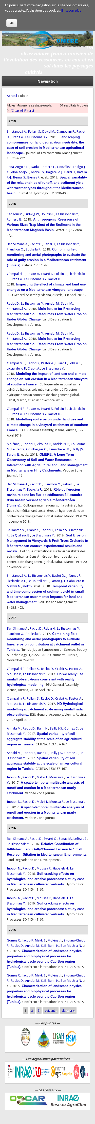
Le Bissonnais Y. (36, 137)
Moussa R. (14, 674)
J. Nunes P (73, 575)
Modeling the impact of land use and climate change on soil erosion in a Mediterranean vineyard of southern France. (47, 379)
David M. (48, 131)
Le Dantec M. (16, 530)
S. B (43, 946)
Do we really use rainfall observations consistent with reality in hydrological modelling (45, 679)
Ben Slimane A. (17, 244)
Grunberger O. (36, 449)
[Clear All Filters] (22, 111)
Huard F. (47, 274)
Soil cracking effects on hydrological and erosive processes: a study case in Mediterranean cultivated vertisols (45, 879)
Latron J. (57, 581)
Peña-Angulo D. (18, 167)
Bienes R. (33, 177)
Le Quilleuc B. (20, 535)
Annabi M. (52, 303)
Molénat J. (14, 444)
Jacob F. (27, 940)
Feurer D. (18, 449)
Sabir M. (67, 303)
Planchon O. (15, 249)
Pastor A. (33, 274)
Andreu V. (38, 172)
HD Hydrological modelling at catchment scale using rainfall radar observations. (45, 709)
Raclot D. (36, 244)
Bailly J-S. (56, 728)
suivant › (51, 1010)
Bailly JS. (78, 449)
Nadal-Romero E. (43, 167)
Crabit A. (17, 137)
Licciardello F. (16, 368)
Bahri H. (42, 728)
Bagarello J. (54, 172)
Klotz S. (28, 586)
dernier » (68, 1010)
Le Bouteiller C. (38, 581)
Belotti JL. (13, 454)
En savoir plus (71, 10)
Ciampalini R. (65, 131)
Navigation (47, 81)
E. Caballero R (74, 581)
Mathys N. (14, 586)
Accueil (12, 96)
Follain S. (34, 131)
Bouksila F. (33, 249)
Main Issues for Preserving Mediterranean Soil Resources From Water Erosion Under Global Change (47, 314)
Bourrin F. (47, 214)
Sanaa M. (65, 839)
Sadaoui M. (15, 214)
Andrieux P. (61, 444)
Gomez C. (71, 728)
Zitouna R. (44, 444)
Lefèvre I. (80, 839)
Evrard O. (50, 839)
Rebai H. (49, 244)
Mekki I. (42, 777)
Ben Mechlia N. (71, 946)
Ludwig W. (32, 214)
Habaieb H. (61, 868)
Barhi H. (69, 172)
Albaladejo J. (20, 172)
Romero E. (14, 219)
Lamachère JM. (59, 449)
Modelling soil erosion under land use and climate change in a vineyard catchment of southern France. (47, 424)
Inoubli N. (14, 777)
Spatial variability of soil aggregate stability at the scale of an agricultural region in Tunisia (44, 739)
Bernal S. (19, 177)
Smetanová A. (17, 131)
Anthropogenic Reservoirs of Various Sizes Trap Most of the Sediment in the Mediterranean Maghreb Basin (44, 224)
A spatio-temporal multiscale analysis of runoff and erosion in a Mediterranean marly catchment (45, 788)
